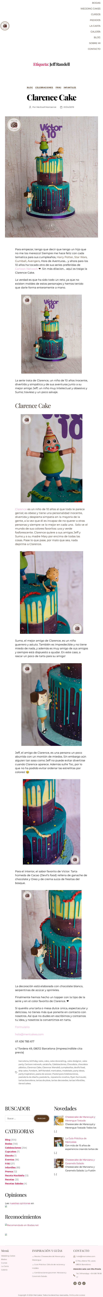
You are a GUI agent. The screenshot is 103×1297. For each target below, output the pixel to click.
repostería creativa (60, 1077)
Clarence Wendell (51, 1067)
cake (46, 1061)
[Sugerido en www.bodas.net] (27, 1225)
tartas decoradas (59, 1080)
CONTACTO (94, 49)
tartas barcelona (27, 1080)
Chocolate (72, 1064)
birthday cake (36, 1061)
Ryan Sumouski (78, 1077)
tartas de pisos (43, 1080)
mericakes (56, 1071)
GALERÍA (95, 31)
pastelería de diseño (29, 1077)
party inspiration (27, 1074)
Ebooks (9, 1155)
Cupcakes (10, 1151)
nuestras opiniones (20, 1203)
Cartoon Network (26, 268)
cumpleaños (67, 1067)
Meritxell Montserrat (46, 107)
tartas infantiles (77, 1080)
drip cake (23, 1071)
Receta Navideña (14, 1175)
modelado (67, 1071)
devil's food (79, 1067)
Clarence (21, 509)
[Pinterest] (79, 1283)
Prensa (9, 1171)
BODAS (96, 3)
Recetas (9, 1179)
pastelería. (44, 1077)
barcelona (24, 1061)
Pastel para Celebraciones (65, 1074)
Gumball (20, 261)
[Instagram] (75, 1283)
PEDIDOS (95, 20)
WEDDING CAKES (91, 8)
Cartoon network (33, 1064)
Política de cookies (77, 1295)
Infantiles (70, 87)
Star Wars (80, 257)
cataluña (47, 1064)
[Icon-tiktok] (84, 1283)
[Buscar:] (18, 1119)
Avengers (34, 261)
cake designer (74, 1061)
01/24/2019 (69, 107)
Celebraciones (44, 87)
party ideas (78, 1071)
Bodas (8, 1143)
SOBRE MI (94, 43)
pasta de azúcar (44, 1074)
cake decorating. (58, 1061)
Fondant (33, 1071)
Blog (30, 87)
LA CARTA (94, 26)
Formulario (22, 1027)
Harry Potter (65, 257)
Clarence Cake (51, 97)
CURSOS (95, 14)
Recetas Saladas (14, 1183)
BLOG (97, 37)
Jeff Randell (44, 1071)
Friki (58, 87)
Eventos (9, 1159)
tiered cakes (25, 1083)
